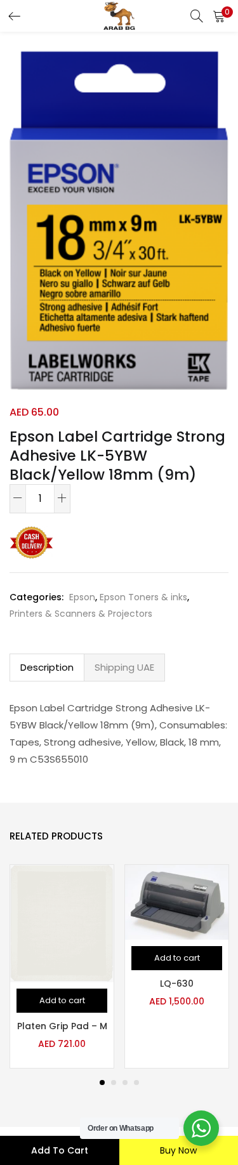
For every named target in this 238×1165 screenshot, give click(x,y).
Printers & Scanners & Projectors (81, 613)
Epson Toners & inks (143, 597)
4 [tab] (136, 1082)
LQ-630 (177, 983)
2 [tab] (113, 1082)
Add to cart (59, 1150)
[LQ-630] (176, 901)
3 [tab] (125, 1082)
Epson (82, 597)
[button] (218, 16)
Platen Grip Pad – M (62, 1026)
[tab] (47, 667)
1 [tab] (102, 1082)
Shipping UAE (124, 667)
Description (47, 667)
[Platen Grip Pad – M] (62, 922)
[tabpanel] (61, 966)
